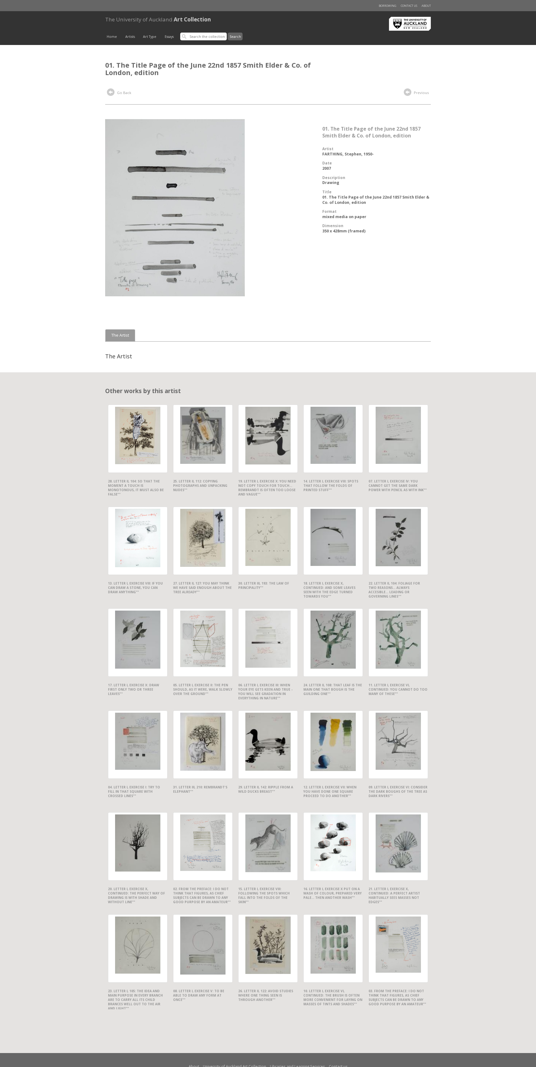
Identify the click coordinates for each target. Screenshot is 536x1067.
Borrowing (387, 6)
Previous (421, 92)
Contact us (409, 6)
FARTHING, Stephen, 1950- (348, 154)
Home (112, 36)
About (426, 6)
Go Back (123, 92)
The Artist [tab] (120, 335)
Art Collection (158, 19)
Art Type (149, 36)
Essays (169, 36)
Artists (130, 36)
